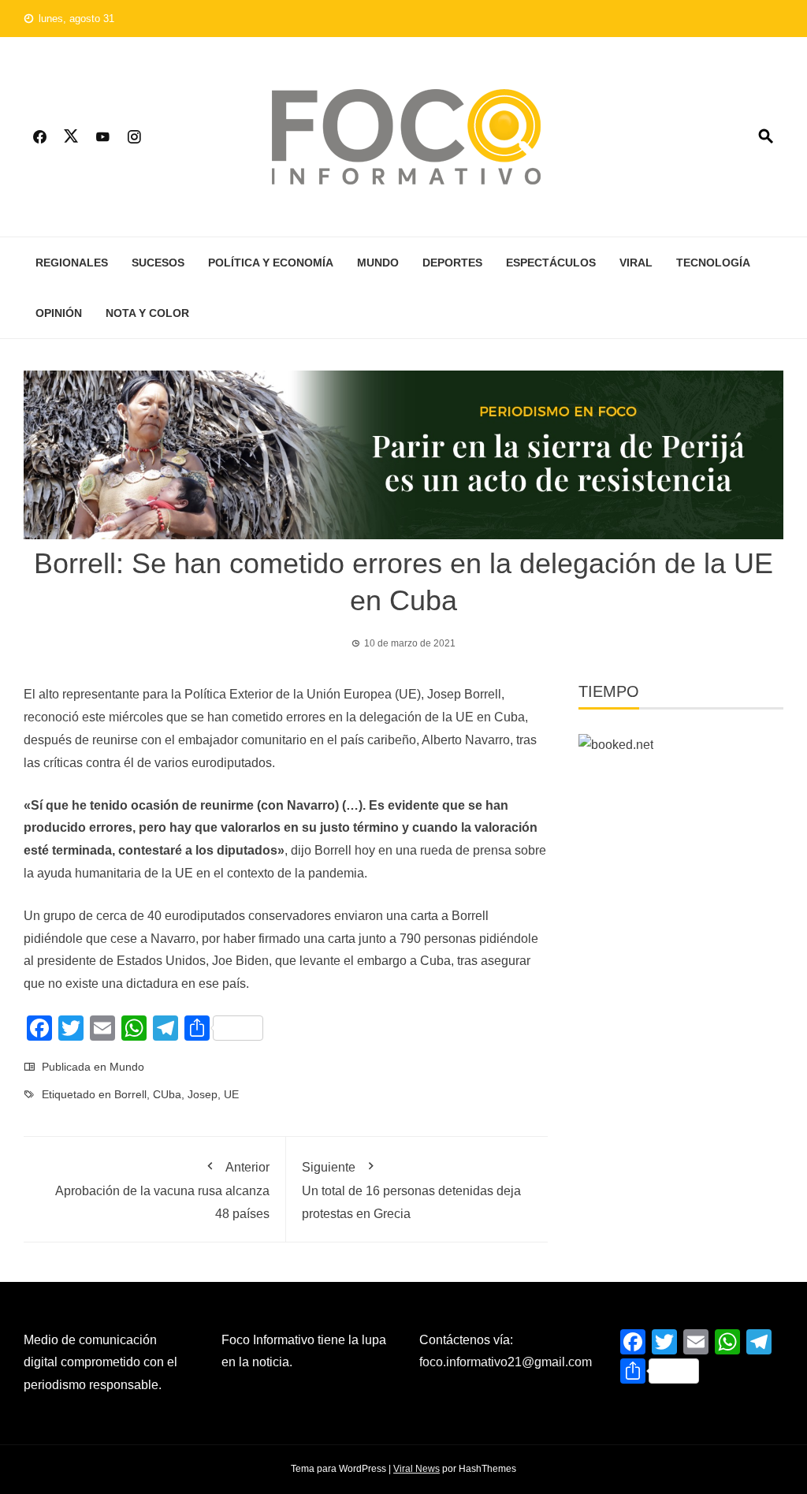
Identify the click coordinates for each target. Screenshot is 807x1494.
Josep (203, 1094)
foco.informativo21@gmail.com (505, 1362)
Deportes (452, 262)
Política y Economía (270, 262)
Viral (636, 262)
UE (231, 1094)
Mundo (378, 262)
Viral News (416, 1468)
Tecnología (713, 262)
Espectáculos (551, 262)
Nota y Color (147, 313)
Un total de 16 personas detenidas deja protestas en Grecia (411, 1190)
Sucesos (158, 262)
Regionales (71, 262)
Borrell (130, 1094)
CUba (167, 1094)
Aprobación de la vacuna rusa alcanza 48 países (162, 1190)
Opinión (58, 313)
